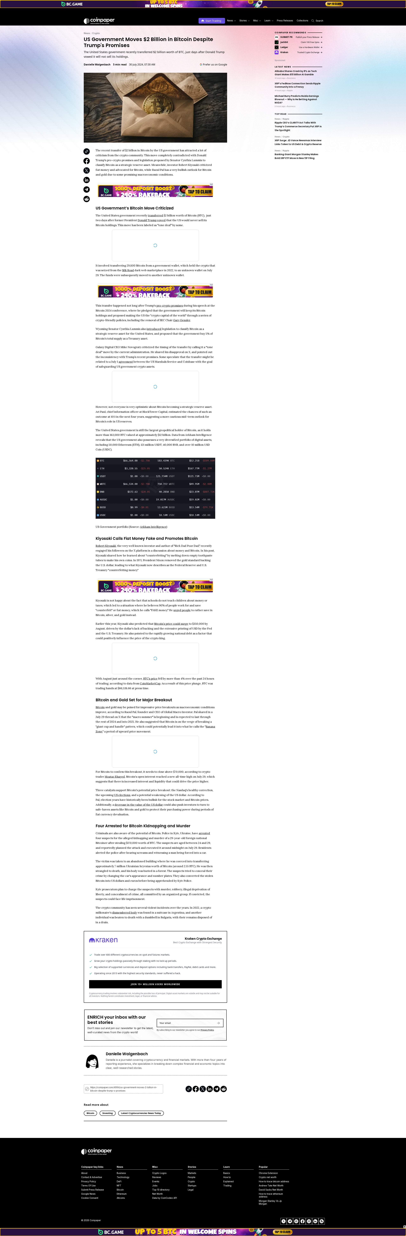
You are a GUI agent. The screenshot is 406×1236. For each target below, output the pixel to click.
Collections (302, 20)
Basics (226, 1173)
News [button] (230, 20)
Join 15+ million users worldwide (155, 984)
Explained (228, 1181)
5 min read (120, 64)
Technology (123, 1177)
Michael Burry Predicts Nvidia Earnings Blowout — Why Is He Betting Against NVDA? (297, 99)
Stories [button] (243, 20)
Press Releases (285, 20)
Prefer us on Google (215, 64)
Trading (227, 1185)
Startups (192, 1185)
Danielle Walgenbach (97, 64)
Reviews (156, 1177)
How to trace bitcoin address (274, 1181)
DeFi (119, 1181)
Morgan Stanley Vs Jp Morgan (270, 1202)
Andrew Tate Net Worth (271, 1185)
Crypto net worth (267, 1177)
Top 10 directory (161, 1189)
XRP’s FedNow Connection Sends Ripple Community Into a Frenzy (298, 85)
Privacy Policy (207, 1030)
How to (227, 1177)
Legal (190, 1189)
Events (155, 1181)
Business (121, 1173)
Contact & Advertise (91, 1177)
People (191, 1177)
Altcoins (121, 1198)
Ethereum (122, 1193)
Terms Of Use (88, 1185)
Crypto (96, 33)
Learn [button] (267, 20)
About (84, 1173)
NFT (119, 1185)
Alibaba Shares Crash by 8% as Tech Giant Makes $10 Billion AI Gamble (296, 73)
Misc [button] (255, 20)
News (87, 33)
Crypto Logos (159, 1173)
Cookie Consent (89, 1198)
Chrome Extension (268, 1173)
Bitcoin (120, 1189)
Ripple (286, 119)
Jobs (154, 1185)
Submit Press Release (92, 1189)
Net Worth (157, 1193)
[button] (285, 20)
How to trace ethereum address (271, 1195)
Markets (192, 1173)
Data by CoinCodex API (164, 1198)
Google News (88, 1193)
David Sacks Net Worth (271, 1189)
